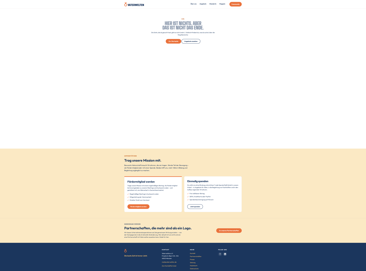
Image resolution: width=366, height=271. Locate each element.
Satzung (192, 262)
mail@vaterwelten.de (169, 262)
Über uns (194, 4)
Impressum (193, 266)
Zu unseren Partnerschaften (229, 231)
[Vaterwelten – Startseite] (134, 4)
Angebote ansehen (190, 41)
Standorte (212, 4)
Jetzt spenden (195, 207)
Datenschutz (194, 269)
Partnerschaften (195, 256)
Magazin (222, 4)
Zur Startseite (173, 41)
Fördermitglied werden (138, 207)
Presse (192, 259)
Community (236, 4)
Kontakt (192, 253)
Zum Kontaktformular (169, 266)
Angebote (203, 4)
